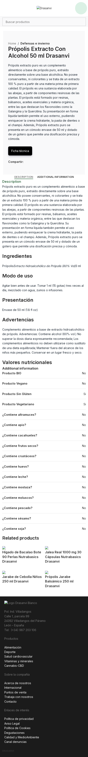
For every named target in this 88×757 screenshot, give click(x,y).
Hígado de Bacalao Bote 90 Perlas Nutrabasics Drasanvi (21, 556)
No (84, 373)
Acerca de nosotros (17, 683)
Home (12, 43)
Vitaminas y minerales (18, 661)
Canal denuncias (15, 741)
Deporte (10, 652)
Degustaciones (14, 732)
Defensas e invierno (35, 43)
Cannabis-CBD (14, 665)
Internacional (12, 687)
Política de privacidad (19, 718)
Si (84, 394)
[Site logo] (44, 8)
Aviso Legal (12, 723)
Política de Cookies (17, 728)
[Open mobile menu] (81, 8)
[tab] (23, 177)
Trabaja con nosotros (18, 697)
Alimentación (12, 647)
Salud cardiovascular (18, 656)
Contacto (10, 701)
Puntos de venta (15, 692)
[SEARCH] (81, 21)
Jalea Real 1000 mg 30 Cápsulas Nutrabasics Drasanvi (63, 556)
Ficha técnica (20, 151)
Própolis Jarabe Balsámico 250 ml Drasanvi (59, 581)
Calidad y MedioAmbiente (21, 737)
